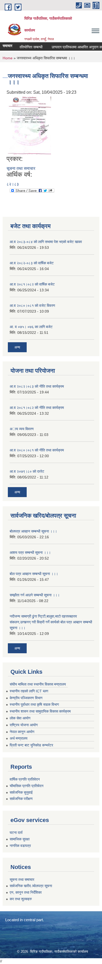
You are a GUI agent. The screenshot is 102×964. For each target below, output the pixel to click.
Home (8, 58)
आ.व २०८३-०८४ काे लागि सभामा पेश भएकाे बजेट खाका (46, 242)
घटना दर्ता (16, 832)
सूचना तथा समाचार (21, 168)
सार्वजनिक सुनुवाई (21, 792)
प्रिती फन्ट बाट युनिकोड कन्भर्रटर (31, 745)
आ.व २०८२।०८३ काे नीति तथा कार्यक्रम (37, 386)
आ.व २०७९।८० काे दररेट (27, 471)
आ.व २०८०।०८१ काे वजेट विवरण (32, 305)
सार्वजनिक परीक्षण (21, 799)
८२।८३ (13, 184)
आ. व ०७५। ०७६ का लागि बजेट (31, 327)
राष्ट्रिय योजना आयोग (24, 725)
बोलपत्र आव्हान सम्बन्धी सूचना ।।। (33, 531)
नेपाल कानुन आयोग (22, 732)
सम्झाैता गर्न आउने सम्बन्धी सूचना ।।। (35, 595)
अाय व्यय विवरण (22, 429)
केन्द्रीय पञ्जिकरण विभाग (26, 698)
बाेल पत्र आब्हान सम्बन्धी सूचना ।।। (34, 574)
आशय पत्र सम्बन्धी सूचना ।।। (30, 552)
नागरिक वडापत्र (20, 846)
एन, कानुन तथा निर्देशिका (26, 892)
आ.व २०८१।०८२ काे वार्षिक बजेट (32, 284)
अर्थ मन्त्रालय (18, 738)
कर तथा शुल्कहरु (21, 899)
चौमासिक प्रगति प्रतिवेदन (26, 786)
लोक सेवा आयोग (20, 718)
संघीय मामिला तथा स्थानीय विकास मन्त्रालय (38, 684)
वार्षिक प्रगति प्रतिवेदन (25, 779)
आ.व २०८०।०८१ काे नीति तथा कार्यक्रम (37, 450)
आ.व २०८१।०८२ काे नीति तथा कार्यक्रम (37, 407)
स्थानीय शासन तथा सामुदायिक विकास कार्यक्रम (40, 711)
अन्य (17, 347)
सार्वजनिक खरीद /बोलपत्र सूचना (31, 886)
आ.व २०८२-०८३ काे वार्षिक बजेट (32, 263)
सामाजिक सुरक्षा (20, 839)
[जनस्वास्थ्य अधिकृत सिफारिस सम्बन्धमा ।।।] (29, 125)
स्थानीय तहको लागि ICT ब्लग (29, 691)
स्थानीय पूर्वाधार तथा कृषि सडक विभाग (34, 704)
